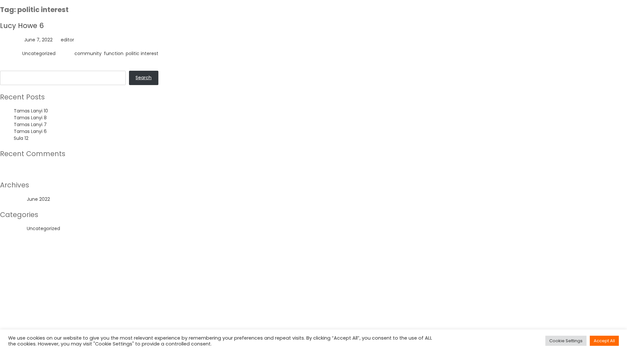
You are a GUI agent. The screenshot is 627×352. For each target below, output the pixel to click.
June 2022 (38, 199)
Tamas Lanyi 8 (30, 117)
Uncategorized (39, 53)
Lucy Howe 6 (22, 25)
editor (67, 40)
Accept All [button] (604, 341)
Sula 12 (21, 138)
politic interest (142, 53)
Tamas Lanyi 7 (30, 124)
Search (8, 67)
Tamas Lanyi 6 (30, 131)
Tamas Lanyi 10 (31, 111)
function (113, 53)
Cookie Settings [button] (566, 341)
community (88, 53)
